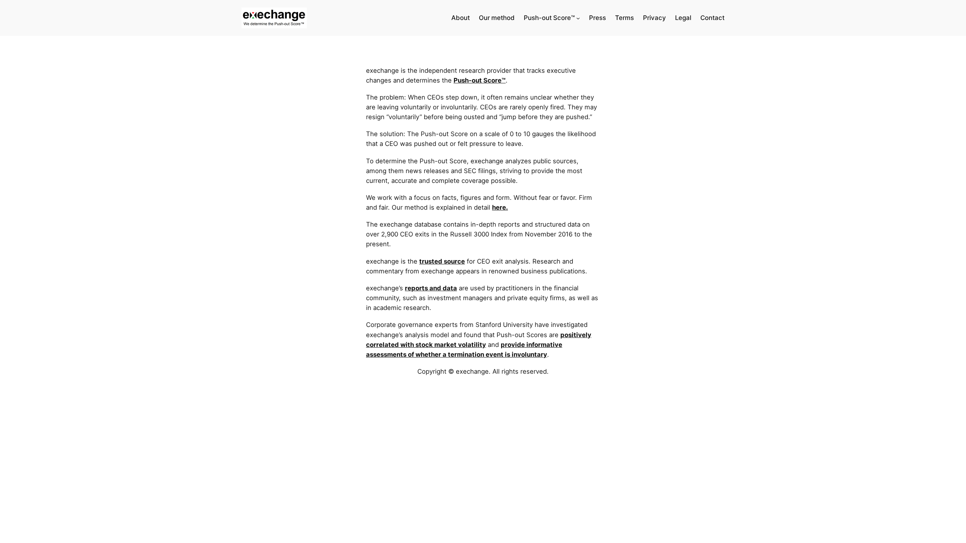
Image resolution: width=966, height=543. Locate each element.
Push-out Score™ (480, 80)
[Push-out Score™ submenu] (578, 18)
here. (500, 207)
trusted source (442, 261)
